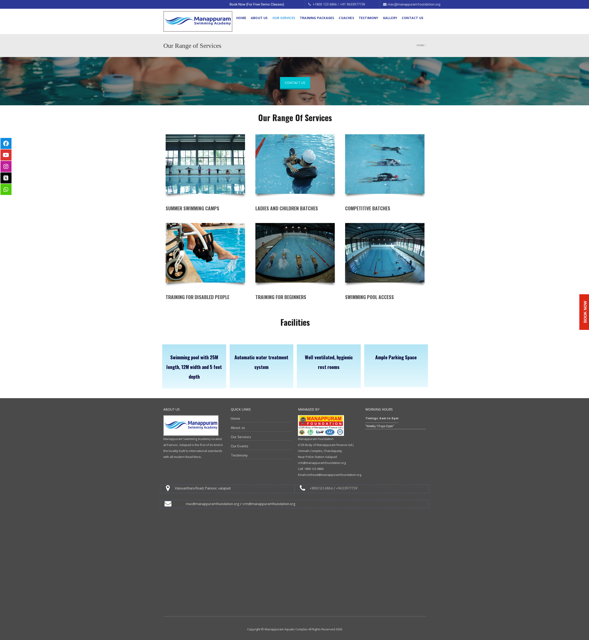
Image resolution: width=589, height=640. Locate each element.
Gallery (390, 18)
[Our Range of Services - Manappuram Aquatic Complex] (197, 21)
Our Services (283, 18)
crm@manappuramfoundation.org (269, 503)
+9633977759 (347, 488)
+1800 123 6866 (321, 488)
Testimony (239, 455)
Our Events (239, 446)
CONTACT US (295, 82)
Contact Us (412, 18)
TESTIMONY (368, 18)
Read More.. (193, 457)
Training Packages (317, 18)
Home (241, 18)
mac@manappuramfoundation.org (212, 503)
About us (238, 428)
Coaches (346, 18)
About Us (259, 18)
